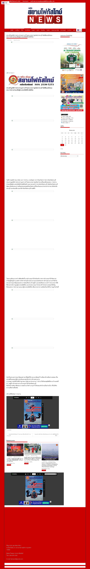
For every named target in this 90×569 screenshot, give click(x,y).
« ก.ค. (61, 148)
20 (75, 141)
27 (75, 143)
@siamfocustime (17, 40)
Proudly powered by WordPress (36, 566)
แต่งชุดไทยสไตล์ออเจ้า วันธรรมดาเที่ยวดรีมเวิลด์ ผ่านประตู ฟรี (19, 435)
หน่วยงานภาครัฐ (55, 30)
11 (68, 139)
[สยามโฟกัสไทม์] (7, 30)
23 (62, 143)
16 (62, 141)
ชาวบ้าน (69, 30)
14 (78, 139)
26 (71, 143)
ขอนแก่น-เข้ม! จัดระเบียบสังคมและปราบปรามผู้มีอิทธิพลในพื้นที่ (46, 435)
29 (82, 143)
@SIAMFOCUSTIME (16, 457)
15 (82, 139)
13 (75, 139)
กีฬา (22, 30)
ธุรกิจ (38, 30)
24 (65, 143)
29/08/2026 (10, 457)
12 (71, 139)
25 (68, 143)
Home (12, 30)
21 (78, 141)
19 (71, 141)
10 (65, 139)
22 (82, 141)
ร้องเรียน (43, 30)
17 (65, 141)
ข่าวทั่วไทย (27, 30)
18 (68, 141)
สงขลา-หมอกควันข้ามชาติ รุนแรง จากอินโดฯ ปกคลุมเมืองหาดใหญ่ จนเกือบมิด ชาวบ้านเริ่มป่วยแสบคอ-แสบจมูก (53, 1)
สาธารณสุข (63, 30)
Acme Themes (58, 566)
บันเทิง (48, 30)
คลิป (74, 30)
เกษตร (33, 30)
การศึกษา (17, 30)
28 (78, 143)
